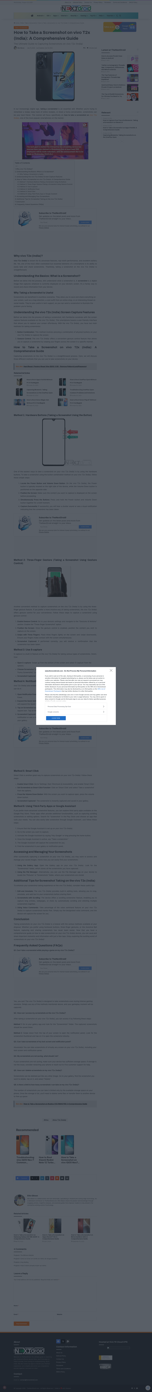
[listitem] (76, 706)
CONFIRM (56, 718)
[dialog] (76, 696)
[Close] (112, 671)
